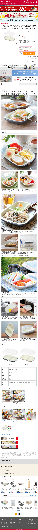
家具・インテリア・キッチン (9, 5)
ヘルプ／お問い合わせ (22, 517)
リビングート (3, 462)
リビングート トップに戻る (32, 56)
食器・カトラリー (22, 5)
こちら (12, 526)
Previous (2, 483)
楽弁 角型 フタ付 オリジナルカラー (18, 421)
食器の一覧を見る (34, 58)
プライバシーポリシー (31, 519)
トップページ (2, 5)
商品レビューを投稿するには (32, 61)
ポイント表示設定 (12, 522)
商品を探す (3, 517)
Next (36, 483)
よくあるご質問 (21, 520)
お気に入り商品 (3, 519)
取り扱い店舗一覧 (4, 523)
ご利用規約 (29, 517)
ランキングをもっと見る (33, 495)
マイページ (11, 520)
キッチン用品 (16, 5)
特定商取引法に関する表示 (32, 523)
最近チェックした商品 (4, 520)
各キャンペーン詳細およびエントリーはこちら (26, 46)
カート (11, 519)
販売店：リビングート (31, 31)
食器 (26, 5)
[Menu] (2, 1)
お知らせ (20, 519)
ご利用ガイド (12, 523)
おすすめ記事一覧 (12, 517)
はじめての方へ (21, 522)
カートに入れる (29, 53)
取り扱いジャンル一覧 (4, 522)
